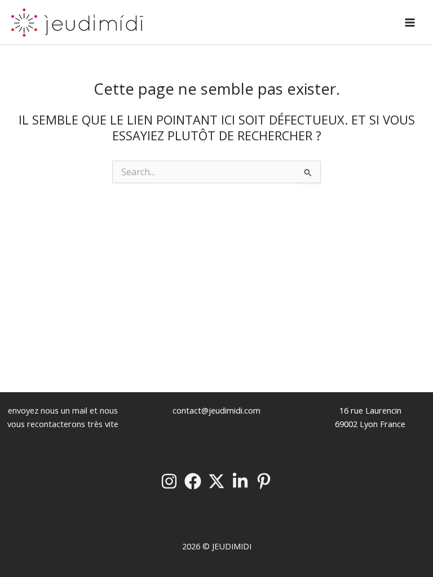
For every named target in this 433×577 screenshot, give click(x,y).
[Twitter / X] (216, 481)
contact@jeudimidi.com (216, 410)
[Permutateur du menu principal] (410, 22)
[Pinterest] (263, 481)
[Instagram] (169, 481)
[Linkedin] (240, 481)
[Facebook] (192, 481)
